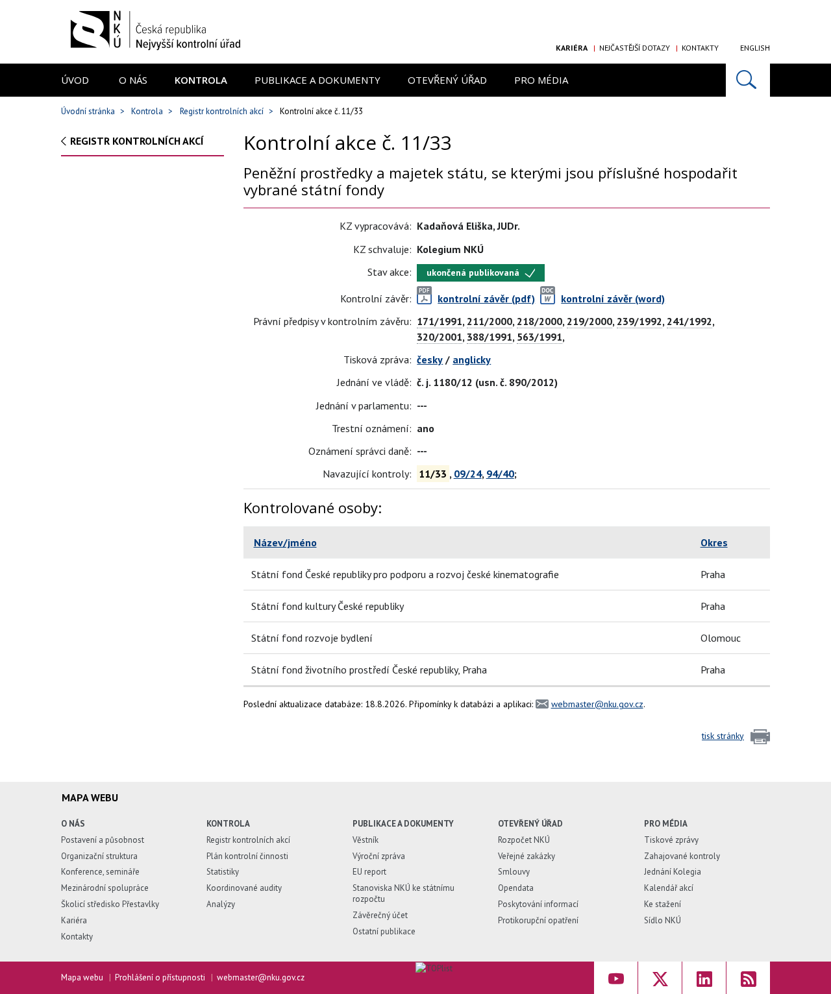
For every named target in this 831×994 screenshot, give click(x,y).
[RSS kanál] (748, 978)
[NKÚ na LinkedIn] (704, 978)
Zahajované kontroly (682, 856)
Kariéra (572, 48)
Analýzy (220, 904)
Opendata (516, 887)
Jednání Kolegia (672, 871)
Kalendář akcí (668, 887)
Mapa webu (82, 977)
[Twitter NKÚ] (660, 978)
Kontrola (201, 79)
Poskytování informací (538, 904)
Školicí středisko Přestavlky (110, 904)
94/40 (500, 473)
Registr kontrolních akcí (222, 111)
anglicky (472, 359)
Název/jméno (285, 542)
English (755, 48)
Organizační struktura (99, 856)
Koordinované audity (244, 887)
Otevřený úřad (447, 79)
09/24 (468, 473)
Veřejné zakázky (526, 856)
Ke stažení (662, 904)
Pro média (541, 79)
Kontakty (700, 48)
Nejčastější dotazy (634, 48)
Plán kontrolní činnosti (247, 856)
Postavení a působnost (102, 839)
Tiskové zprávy (671, 839)
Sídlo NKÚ (662, 920)
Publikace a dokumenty (317, 79)
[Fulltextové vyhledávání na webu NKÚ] (748, 80)
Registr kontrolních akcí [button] (137, 140)
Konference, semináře (100, 871)
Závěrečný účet (380, 915)
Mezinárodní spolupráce (105, 887)
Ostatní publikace (384, 931)
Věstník (365, 839)
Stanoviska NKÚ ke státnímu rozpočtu (403, 893)
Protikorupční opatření (538, 920)
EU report (369, 871)
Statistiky (222, 871)
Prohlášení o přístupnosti (160, 977)
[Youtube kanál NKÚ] (616, 978)
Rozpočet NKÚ (524, 839)
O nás (133, 79)
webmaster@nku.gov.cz (597, 704)
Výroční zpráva (379, 856)
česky (430, 359)
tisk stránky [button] (723, 736)
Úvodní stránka (88, 111)
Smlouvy (514, 871)
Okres (714, 542)
